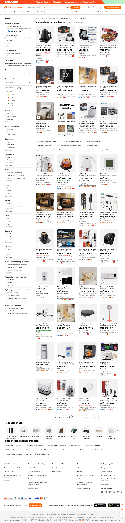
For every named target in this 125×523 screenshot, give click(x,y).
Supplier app (59, 505)
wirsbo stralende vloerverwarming (93, 150)
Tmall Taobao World (53, 514)
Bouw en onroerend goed (50, 18)
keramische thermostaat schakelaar (18, 450)
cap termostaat (75, 445)
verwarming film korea (81, 450)
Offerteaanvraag (57, 471)
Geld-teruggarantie (34, 471)
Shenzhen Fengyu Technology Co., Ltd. (66, 334)
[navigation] (18, 218)
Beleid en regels (33, 488)
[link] (122, 504)
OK (29, 74)
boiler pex (111, 150)
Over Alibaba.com (9, 463)
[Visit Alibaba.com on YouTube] (117, 492)
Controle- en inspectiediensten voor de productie (37, 483)
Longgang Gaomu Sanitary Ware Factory (88, 295)
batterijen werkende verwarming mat (103, 450)
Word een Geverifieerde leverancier (108, 479)
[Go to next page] (98, 417)
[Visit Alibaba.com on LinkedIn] (106, 492)
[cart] (94, 7)
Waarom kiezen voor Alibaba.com (14, 468)
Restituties (80, 479)
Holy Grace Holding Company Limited (88, 370)
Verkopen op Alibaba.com (108, 468)
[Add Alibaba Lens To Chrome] (35, 505)
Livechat (79, 471)
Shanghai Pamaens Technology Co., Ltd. (109, 130)
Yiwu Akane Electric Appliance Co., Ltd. (88, 257)
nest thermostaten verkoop (62, 450)
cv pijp (29, 454)
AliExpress (35, 514)
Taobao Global (70, 514)
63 (94, 417)
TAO (77, 514)
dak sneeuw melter (92, 145)
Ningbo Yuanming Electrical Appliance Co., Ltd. (66, 298)
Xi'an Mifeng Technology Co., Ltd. (66, 96)
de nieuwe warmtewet (42, 454)
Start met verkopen (106, 471)
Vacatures (7, 480)
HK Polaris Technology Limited (45, 259)
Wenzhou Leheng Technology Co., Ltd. (66, 261)
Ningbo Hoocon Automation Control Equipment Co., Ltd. (109, 182)
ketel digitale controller (44, 145)
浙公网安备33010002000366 (94, 520)
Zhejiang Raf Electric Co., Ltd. (66, 54)
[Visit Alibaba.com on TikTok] (121, 492)
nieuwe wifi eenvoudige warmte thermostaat (69, 145)
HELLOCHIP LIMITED (63, 370)
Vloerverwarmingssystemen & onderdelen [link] (73, 18)
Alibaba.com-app (86, 505)
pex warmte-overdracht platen (35, 445)
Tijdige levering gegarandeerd (37, 475)
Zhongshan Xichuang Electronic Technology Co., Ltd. (109, 332)
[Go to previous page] (55, 417)
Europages (91, 514)
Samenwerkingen (106, 484)
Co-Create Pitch (9, 471)
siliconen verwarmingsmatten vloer (68, 150)
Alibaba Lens (8, 505)
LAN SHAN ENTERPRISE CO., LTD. (45, 369)
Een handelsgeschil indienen (85, 475)
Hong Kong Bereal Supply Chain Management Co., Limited (45, 130)
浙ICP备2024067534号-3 (112, 520)
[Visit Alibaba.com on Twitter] (110, 492)
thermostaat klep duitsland (41, 450)
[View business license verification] (80, 520)
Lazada (62, 514)
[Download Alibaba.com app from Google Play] (114, 505)
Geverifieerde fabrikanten (60, 468)
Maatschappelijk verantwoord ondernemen (13, 476)
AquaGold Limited (105, 373)
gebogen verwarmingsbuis (93, 445)
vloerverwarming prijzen (15, 454)
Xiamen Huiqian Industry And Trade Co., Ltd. (45, 60)
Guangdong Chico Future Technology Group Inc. (109, 260)
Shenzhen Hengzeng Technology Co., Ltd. (88, 96)
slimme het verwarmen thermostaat (48, 141)
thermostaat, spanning (14, 445)
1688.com (42, 514)
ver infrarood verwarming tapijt (72, 141)
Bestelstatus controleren (108, 475)
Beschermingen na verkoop (36, 479)
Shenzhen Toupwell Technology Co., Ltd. (88, 55)
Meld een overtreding (83, 488)
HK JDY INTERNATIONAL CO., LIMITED (45, 94)
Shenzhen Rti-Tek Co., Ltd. (86, 409)
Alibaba (37, 18)
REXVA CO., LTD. (40, 295)
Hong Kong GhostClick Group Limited (66, 186)
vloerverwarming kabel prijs (45, 150)
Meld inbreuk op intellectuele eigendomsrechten (85, 483)
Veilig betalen (32, 468)
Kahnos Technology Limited (108, 221)
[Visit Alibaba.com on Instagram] (113, 492)
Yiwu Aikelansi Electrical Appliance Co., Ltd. (109, 94)
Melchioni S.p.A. (105, 54)
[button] (68, 7)
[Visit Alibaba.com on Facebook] (102, 492)
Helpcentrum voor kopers (84, 468)
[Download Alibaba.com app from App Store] (100, 505)
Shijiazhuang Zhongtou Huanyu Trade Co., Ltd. (45, 336)
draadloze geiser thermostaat (57, 445)
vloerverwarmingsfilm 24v (94, 141)
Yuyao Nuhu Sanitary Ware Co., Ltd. (45, 182)
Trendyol (83, 514)
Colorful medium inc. (85, 332)
